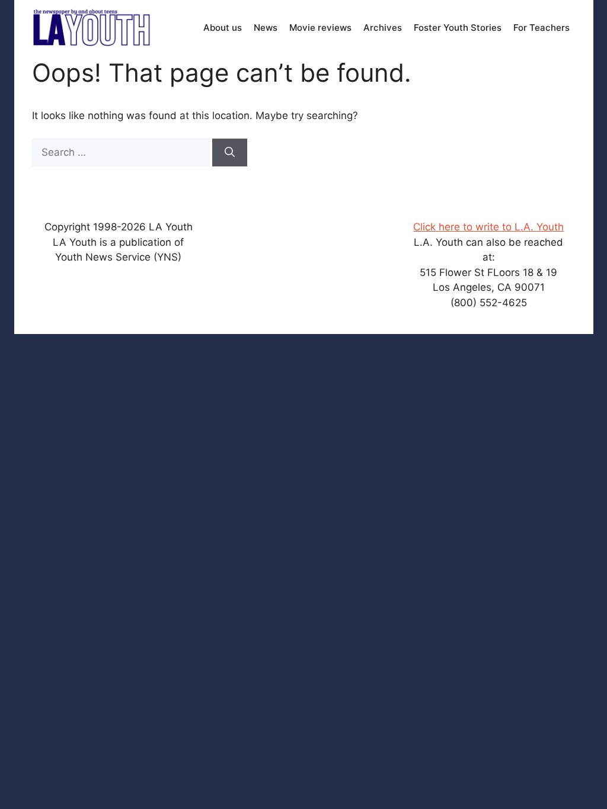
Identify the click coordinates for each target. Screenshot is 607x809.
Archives (382, 27)
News (265, 27)
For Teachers (541, 27)
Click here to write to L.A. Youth (488, 227)
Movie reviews (320, 27)
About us (222, 27)
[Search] (229, 153)
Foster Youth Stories (457, 27)
